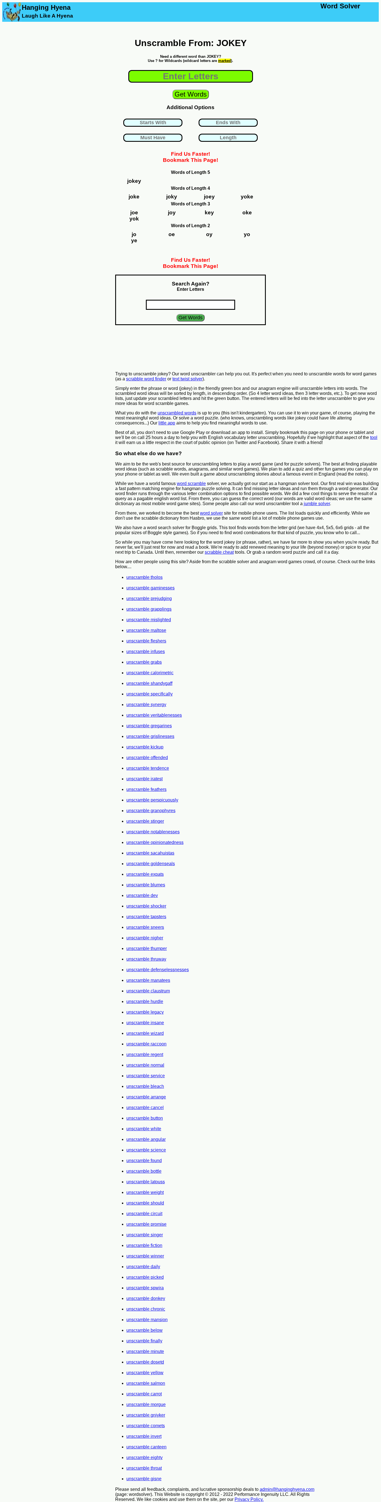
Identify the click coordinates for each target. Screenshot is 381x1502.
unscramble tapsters (146, 916)
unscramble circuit (144, 1213)
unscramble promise (146, 1224)
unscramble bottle (143, 1171)
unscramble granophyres (150, 810)
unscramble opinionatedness (155, 842)
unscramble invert (143, 1436)
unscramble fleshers (146, 641)
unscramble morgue (146, 1404)
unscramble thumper (146, 948)
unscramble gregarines (149, 725)
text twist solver (187, 378)
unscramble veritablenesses (154, 715)
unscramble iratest (144, 778)
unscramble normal (145, 1065)
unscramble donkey (145, 1298)
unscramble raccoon (146, 1044)
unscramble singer (144, 1234)
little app (166, 423)
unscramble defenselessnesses (157, 969)
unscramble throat (144, 1468)
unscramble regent (144, 1054)
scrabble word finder (146, 378)
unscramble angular (146, 1139)
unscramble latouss (145, 1181)
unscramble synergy (146, 704)
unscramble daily (143, 1266)
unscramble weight (145, 1192)
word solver (211, 513)
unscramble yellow (144, 1372)
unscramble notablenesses (153, 831)
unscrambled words (177, 413)
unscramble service (145, 1075)
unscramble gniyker (145, 1415)
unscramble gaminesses (150, 588)
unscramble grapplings (149, 609)
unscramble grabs (144, 662)
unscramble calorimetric (149, 672)
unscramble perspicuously (152, 800)
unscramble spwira (145, 1287)
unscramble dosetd (145, 1362)
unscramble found (144, 1160)
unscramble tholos (144, 577)
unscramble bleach (145, 1086)
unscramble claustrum (148, 990)
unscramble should (145, 1203)
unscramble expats (145, 874)
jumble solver (317, 503)
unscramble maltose (146, 630)
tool (373, 437)
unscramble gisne (143, 1478)
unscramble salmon (145, 1383)
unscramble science (146, 1150)
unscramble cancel (145, 1107)
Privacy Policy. (249, 1499)
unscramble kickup (144, 747)
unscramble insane (145, 1022)
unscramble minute (145, 1351)
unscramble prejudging (149, 598)
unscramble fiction (144, 1245)
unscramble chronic (145, 1309)
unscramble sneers (145, 927)
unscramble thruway (146, 959)
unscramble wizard (145, 1033)
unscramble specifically (149, 694)
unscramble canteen (146, 1447)
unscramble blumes (145, 884)
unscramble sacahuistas (150, 853)
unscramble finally (144, 1340)
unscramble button (144, 1118)
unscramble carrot (144, 1393)
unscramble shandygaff (149, 683)
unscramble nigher (144, 937)
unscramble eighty (144, 1457)
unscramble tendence (147, 768)
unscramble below (144, 1330)
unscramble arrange (146, 1097)
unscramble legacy (145, 1012)
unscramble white (143, 1128)
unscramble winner (145, 1256)
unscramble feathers (146, 789)
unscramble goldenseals (150, 863)
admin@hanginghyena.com (287, 1489)
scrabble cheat (219, 552)
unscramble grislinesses (150, 736)
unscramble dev (142, 895)
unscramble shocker (146, 906)
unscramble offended (147, 757)
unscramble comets (145, 1425)
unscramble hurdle (144, 1001)
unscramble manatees (148, 980)
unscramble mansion (147, 1319)
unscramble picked (145, 1277)
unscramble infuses (145, 651)
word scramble (191, 483)
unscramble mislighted (148, 619)
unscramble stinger (145, 821)
